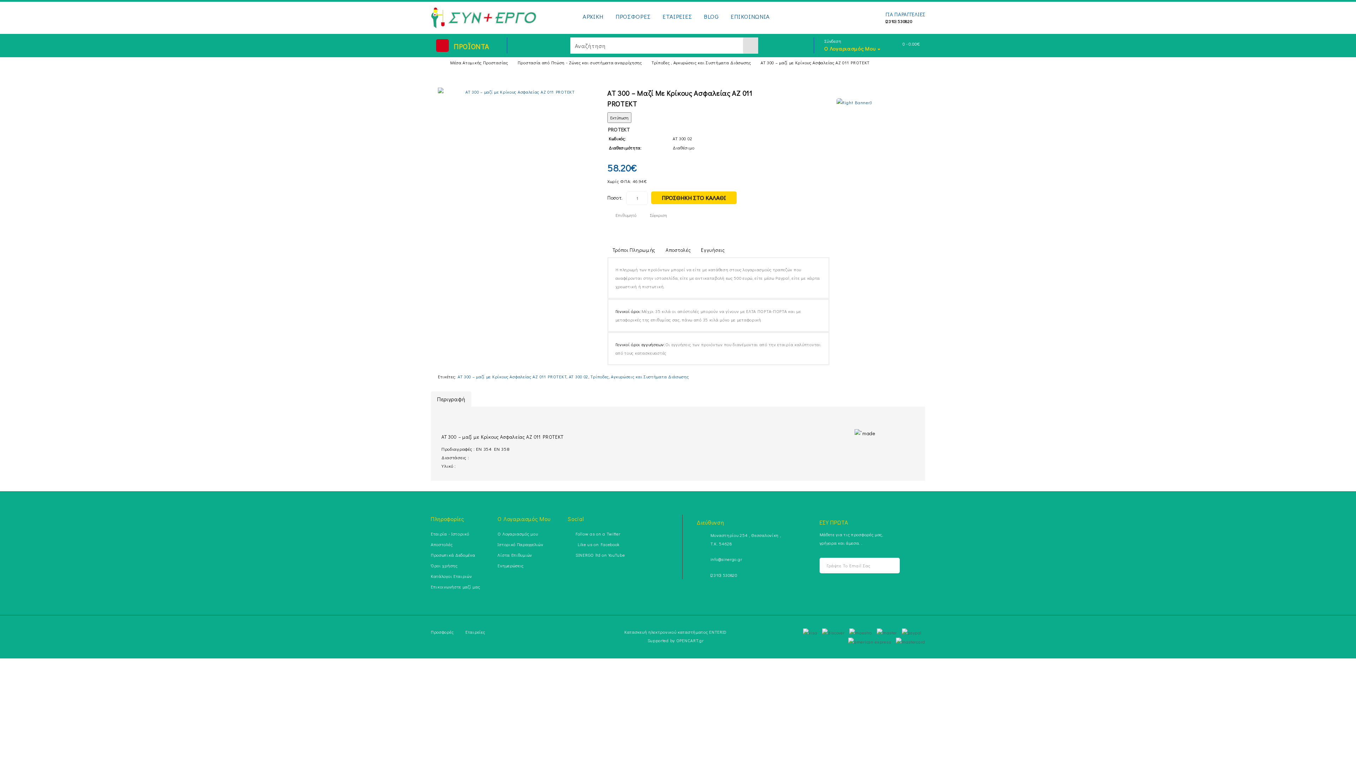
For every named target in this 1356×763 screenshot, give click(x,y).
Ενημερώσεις (511, 565)
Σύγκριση (658, 215)
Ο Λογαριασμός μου (518, 534)
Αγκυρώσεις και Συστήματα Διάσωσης (650, 376)
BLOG (711, 16)
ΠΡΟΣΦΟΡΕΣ (632, 16)
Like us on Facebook (598, 544)
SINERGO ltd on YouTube (600, 555)
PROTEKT (619, 129)
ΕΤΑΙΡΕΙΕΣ (677, 16)
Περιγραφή (451, 399)
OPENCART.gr (690, 640)
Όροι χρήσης (444, 565)
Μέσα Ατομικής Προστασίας (479, 62)
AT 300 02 (578, 376)
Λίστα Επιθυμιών (515, 555)
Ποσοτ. (615, 197)
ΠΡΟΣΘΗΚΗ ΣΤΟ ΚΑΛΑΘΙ (694, 198)
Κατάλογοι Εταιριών (451, 576)
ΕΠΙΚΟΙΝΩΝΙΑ (750, 16)
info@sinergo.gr (726, 559)
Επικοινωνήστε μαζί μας (455, 587)
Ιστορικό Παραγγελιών (520, 544)
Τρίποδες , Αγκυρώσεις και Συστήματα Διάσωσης (701, 62)
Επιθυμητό (625, 215)
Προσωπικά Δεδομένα (453, 555)
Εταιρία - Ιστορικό (450, 534)
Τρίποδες (599, 376)
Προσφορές (442, 632)
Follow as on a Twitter (598, 534)
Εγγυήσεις (713, 250)
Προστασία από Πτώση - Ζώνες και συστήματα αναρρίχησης (580, 62)
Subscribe (885, 565)
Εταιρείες (475, 632)
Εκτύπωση (619, 117)
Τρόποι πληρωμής (634, 250)
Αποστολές (678, 250)
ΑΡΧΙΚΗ (593, 16)
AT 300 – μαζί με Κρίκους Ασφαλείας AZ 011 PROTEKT (815, 62)
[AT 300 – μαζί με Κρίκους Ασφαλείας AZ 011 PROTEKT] (517, 92)
